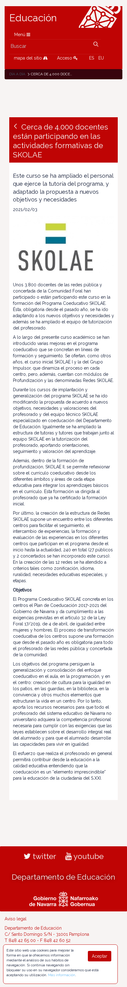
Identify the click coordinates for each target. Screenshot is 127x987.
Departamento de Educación (63, 876)
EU (101, 58)
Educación (33, 18)
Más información (61, 975)
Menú (20, 34)
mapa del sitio (28, 58)
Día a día (17, 74)
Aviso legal (16, 918)
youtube (88, 856)
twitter (43, 856)
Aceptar (99, 956)
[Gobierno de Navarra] (63, 898)
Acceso (65, 58)
